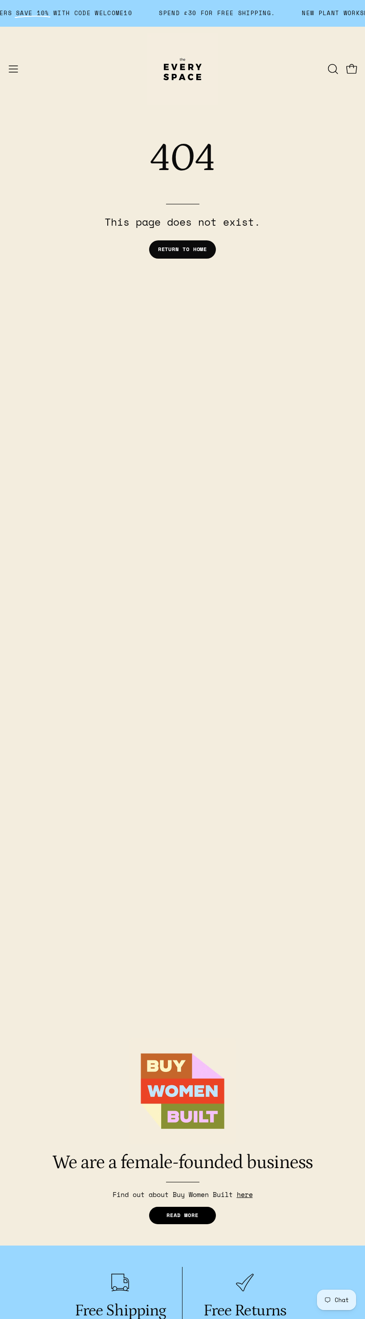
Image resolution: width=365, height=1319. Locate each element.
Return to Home (182, 249)
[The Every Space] (182, 69)
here (245, 1194)
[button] (332, 69)
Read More (182, 1215)
